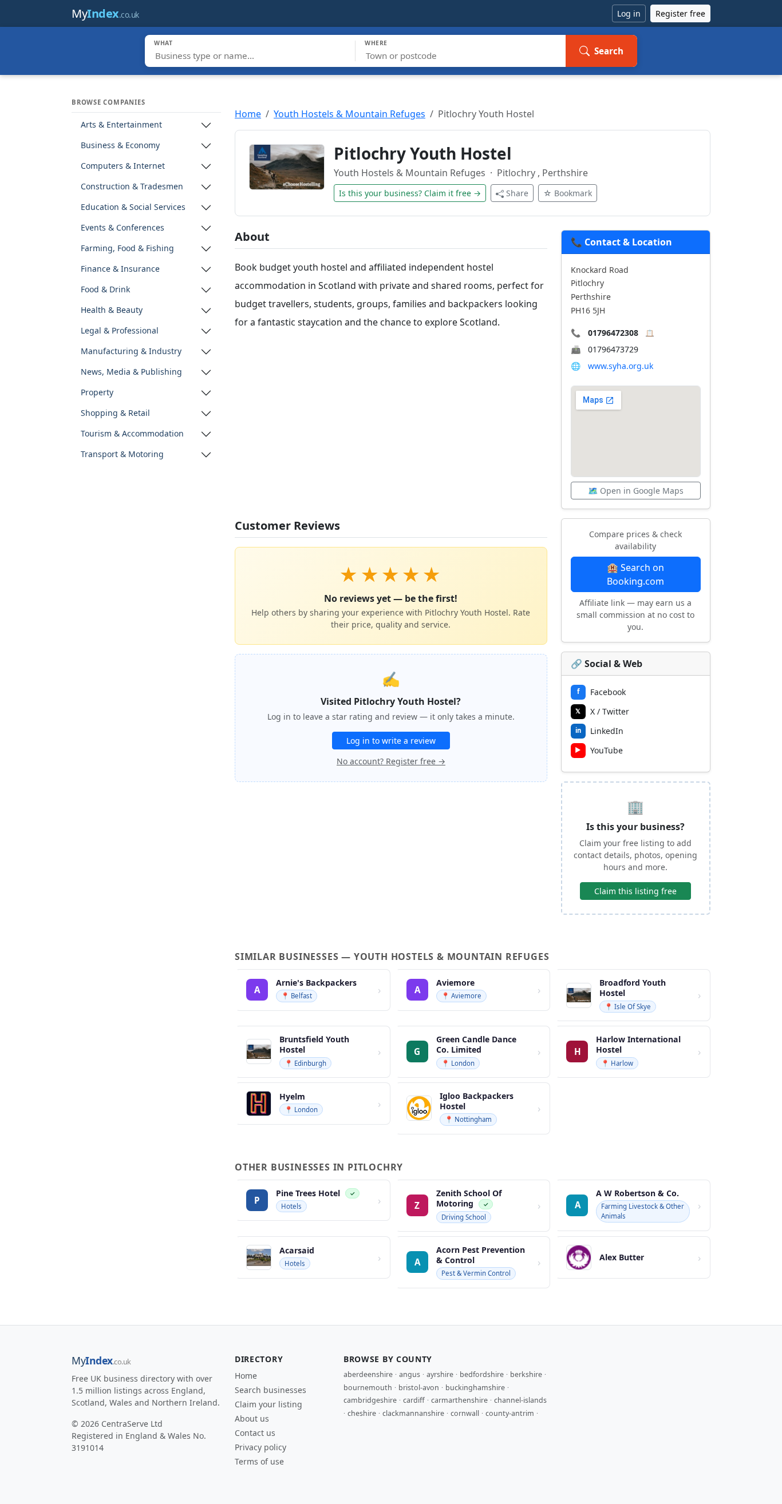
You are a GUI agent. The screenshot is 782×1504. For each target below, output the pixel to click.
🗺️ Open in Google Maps (636, 490)
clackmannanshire (413, 1413)
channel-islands (520, 1400)
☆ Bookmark (567, 193)
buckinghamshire (475, 1387)
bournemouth (367, 1387)
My (105, 13)
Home (248, 114)
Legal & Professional (120, 331)
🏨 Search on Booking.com (635, 574)
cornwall (465, 1413)
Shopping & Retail (115, 413)
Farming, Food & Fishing (127, 248)
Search (608, 51)
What (163, 43)
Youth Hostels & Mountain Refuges (349, 114)
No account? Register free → (391, 761)
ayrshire (439, 1374)
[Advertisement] (391, 425)
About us (252, 1418)
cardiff (414, 1400)
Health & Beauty (112, 310)
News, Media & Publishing (131, 372)
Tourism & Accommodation (132, 434)
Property (97, 393)
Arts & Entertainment (121, 125)
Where (376, 43)
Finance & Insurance (120, 269)
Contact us (255, 1432)
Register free (680, 13)
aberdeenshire (368, 1374)
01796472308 (613, 332)
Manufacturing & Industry (131, 351)
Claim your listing (268, 1404)
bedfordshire (482, 1374)
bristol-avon (418, 1387)
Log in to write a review (391, 740)
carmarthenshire (459, 1400)
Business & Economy (120, 145)
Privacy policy (260, 1447)
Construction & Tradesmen (132, 187)
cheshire (361, 1413)
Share (517, 193)
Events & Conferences (122, 228)
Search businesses (270, 1389)
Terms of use (259, 1461)
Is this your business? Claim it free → (410, 193)
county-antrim (509, 1413)
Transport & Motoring (122, 454)
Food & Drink (105, 290)
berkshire (526, 1374)
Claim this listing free (635, 891)
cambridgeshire (370, 1400)
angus (409, 1374)
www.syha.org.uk (620, 365)
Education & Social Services (133, 207)
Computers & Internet (123, 166)
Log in (629, 13)
